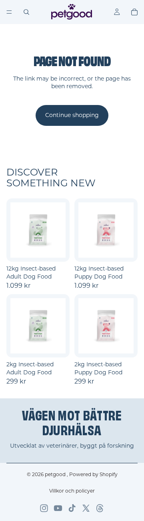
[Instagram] (44, 508)
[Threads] (100, 508)
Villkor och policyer (72, 491)
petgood (56, 474)
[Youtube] (58, 508)
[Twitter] (86, 508)
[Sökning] (26, 12)
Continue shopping (72, 115)
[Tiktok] (72, 508)
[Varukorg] (134, 12)
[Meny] (9, 12)
